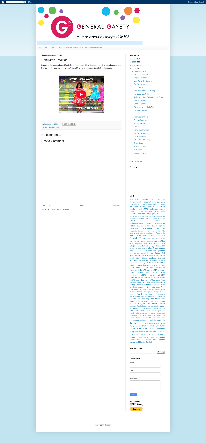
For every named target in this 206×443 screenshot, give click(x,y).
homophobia (135, 260)
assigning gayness (152, 211)
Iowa (139, 263)
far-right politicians (155, 246)
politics (147, 296)
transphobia (159, 320)
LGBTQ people (151, 272)
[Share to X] (69, 124)
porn (138, 299)
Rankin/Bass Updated (142, 120)
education (150, 241)
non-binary (156, 289)
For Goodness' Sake (141, 94)
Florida (162, 248)
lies (142, 280)
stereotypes (161, 313)
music (153, 287)
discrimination (141, 235)
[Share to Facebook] (71, 124)
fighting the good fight (137, 248)
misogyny (157, 284)
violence (133, 337)
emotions (138, 244)
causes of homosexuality (145, 221)
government (135, 255)
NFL (140, 289)
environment (148, 243)
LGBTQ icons (136, 272)
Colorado (140, 226)
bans (163, 211)
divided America (157, 236)
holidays (152, 258)
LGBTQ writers (159, 277)
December (138, 71)
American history (138, 207)
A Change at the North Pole (144, 107)
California (140, 218)
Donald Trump (138, 238)
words (132, 342)
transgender (134, 320)
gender (143, 253)
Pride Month (155, 299)
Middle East (160, 282)
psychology (154, 301)
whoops (140, 340)
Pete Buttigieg (139, 296)
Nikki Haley (147, 289)
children (133, 223)
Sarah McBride (146, 308)
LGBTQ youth (135, 280)
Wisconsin (148, 339)
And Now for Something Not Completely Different (80, 47)
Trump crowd (148, 326)
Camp (136, 114)
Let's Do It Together (141, 74)
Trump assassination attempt (154, 323)
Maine (158, 280)
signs (159, 311)
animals (151, 207)
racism (162, 301)
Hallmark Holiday (140, 110)
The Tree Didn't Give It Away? (145, 91)
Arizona (132, 211)
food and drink (138, 251)
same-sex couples (153, 306)
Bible (157, 214)
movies (147, 287)
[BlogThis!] (66, 124)
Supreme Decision (141, 123)
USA (132, 334)
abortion (139, 202)
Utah (138, 335)
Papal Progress (140, 104)
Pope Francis (155, 296)
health (132, 258)
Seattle (132, 311)
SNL (163, 311)
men (143, 282)
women (162, 340)
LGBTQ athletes (136, 268)
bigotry (162, 214)
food (131, 251)
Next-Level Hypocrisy (142, 140)
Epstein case (159, 244)
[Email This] (63, 124)
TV (158, 331)
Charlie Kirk (160, 221)
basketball (133, 214)
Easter (144, 241)
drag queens (137, 241)
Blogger (108, 425)
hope (143, 260)
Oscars (162, 292)
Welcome (43, 47)
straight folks (134, 315)
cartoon (154, 219)
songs (142, 313)
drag (149, 239)
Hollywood (161, 258)
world (138, 342)
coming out (149, 226)
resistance (133, 306)
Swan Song (138, 143)
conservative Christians (153, 228)
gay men (161, 251)
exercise (139, 246)
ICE (159, 260)
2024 (134, 65)
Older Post (117, 205)
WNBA (155, 339)
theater (148, 318)
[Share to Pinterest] (74, 124)
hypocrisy (153, 260)
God (163, 253)
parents (132, 294)
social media (134, 313)
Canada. (148, 218)
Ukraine (162, 331)
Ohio (144, 292)
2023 (134, 69)
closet (162, 223)
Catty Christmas (140, 137)
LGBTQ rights (147, 275)
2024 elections (142, 199)
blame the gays (154, 216)
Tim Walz (156, 318)
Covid (152, 231)
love (147, 280)
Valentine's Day (146, 335)
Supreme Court (145, 315)
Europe (132, 246)
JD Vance (152, 263)
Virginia (140, 337)
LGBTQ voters (146, 277)
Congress (160, 226)
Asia (141, 211)
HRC (147, 260)
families (145, 246)
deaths (149, 233)
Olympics (150, 292)
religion (141, 303)
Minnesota (139, 284)
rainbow (133, 304)
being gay (151, 214)
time (163, 318)
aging (140, 204)
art (137, 211)
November (138, 154)
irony (143, 263)
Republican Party (156, 303)
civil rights (156, 223)
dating (143, 233)
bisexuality (133, 216)
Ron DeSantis (141, 306)
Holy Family (138, 87)
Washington (160, 337)
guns (142, 255)
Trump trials (134, 331)
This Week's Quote (141, 84)
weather (132, 339)
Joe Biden (161, 263)
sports (153, 313)
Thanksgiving (139, 318)
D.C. (163, 231)
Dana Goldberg (135, 233)
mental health (150, 282)
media (139, 282)
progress (139, 301)
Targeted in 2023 (140, 78)
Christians (139, 223)
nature (158, 287)
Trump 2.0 (136, 323)
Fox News (148, 251)
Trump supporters (157, 328)
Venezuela (155, 335)
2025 (134, 62)
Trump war (152, 332)
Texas (132, 318)
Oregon (156, 292)
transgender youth (146, 320)
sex (137, 311)
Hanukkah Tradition (141, 130)
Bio (53, 47)
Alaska (145, 204)
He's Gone (138, 150)
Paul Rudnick (142, 294)
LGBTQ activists (158, 265)
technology (161, 315)
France (154, 251)
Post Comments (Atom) (60, 209)
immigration (133, 263)
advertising (161, 202)
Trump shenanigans (139, 328)
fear (163, 246)
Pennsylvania (160, 294)
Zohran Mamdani (146, 342)
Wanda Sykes (149, 337)
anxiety (162, 209)
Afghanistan (133, 204)
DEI (153, 233)
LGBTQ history (159, 270)
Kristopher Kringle (141, 146)
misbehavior (148, 285)
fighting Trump (151, 248)
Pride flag (145, 299)
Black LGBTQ (143, 216)
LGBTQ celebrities (151, 268)
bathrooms (142, 214)
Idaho (163, 260)
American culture (159, 204)
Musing (136, 127)
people (132, 296)
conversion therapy (136, 231)
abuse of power (150, 202)
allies (150, 204)
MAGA (152, 280)
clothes (132, 226)
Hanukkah (51, 127)
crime (157, 231)
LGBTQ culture (146, 270)
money (140, 287)
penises (152, 294)
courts (147, 231)
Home (81, 205)
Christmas (147, 223)
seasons (162, 308)
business (133, 219)
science (155, 308)
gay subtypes (134, 253)
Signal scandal (151, 311)
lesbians (147, 265)
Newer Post (46, 205)
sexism (142, 311)
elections (157, 241)
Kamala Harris (136, 265)
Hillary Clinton (141, 258)
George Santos (153, 253)
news (136, 289)
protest (146, 301)
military (132, 285)
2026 (134, 59)
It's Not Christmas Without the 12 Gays (148, 97)
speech (147, 313)
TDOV (154, 315)
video (57, 127)
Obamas (139, 292)
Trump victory (143, 331)
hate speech (160, 255)
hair (146, 255)
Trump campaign (135, 326)
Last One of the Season (143, 81)
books (162, 216)
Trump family (160, 326)
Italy (147, 263)
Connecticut (134, 228)
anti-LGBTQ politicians (148, 209)
